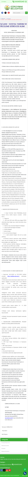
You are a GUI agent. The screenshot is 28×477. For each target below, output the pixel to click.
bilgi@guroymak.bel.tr (7, 464)
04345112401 (17, 464)
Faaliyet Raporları (6, 442)
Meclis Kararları (5, 445)
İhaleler (3, 448)
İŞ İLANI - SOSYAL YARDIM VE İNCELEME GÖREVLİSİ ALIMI (11, 19)
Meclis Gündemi (5, 451)
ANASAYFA (3, 18)
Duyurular (9, 18)
